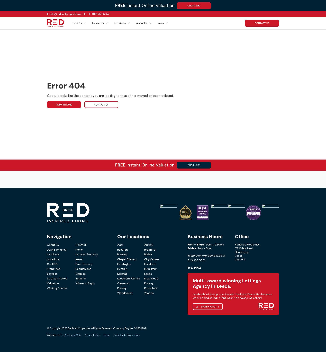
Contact (81, 245)
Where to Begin (85, 283)
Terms (106, 335)
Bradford (149, 249)
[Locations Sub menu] (130, 23)
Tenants (77, 23)
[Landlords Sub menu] (108, 23)
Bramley (122, 254)
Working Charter (57, 288)
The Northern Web (70, 335)
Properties (53, 269)
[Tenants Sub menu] (86, 23)
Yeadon (149, 293)
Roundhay (150, 288)
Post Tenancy (84, 264)
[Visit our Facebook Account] (267, 14)
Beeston (122, 249)
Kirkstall (122, 274)
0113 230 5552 (99, 14)
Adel (120, 245)
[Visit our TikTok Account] (262, 14)
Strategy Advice (57, 278)
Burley (148, 254)
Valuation (53, 283)
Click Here (193, 5)
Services (52, 274)
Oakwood (123, 283)
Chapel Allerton (127, 259)
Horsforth (150, 264)
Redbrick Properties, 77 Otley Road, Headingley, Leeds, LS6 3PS (247, 252)
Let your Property (87, 254)
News (161, 23)
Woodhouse (124, 293)
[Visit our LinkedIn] (277, 14)
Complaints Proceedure (126, 335)
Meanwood (151, 278)
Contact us (262, 23)
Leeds (148, 274)
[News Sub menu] (168, 23)
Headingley (124, 264)
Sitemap (81, 274)
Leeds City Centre (128, 278)
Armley (148, 245)
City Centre (151, 259)
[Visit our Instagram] (272, 14)
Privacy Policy (92, 335)
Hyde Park (150, 269)
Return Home (64, 104)
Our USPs (52, 264)
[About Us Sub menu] (151, 23)
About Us (141, 23)
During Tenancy (56, 249)
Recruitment (83, 269)
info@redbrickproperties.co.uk (66, 14)
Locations (120, 23)
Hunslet (122, 269)
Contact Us (101, 104)
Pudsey (148, 283)
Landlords (98, 23)
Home (79, 249)
